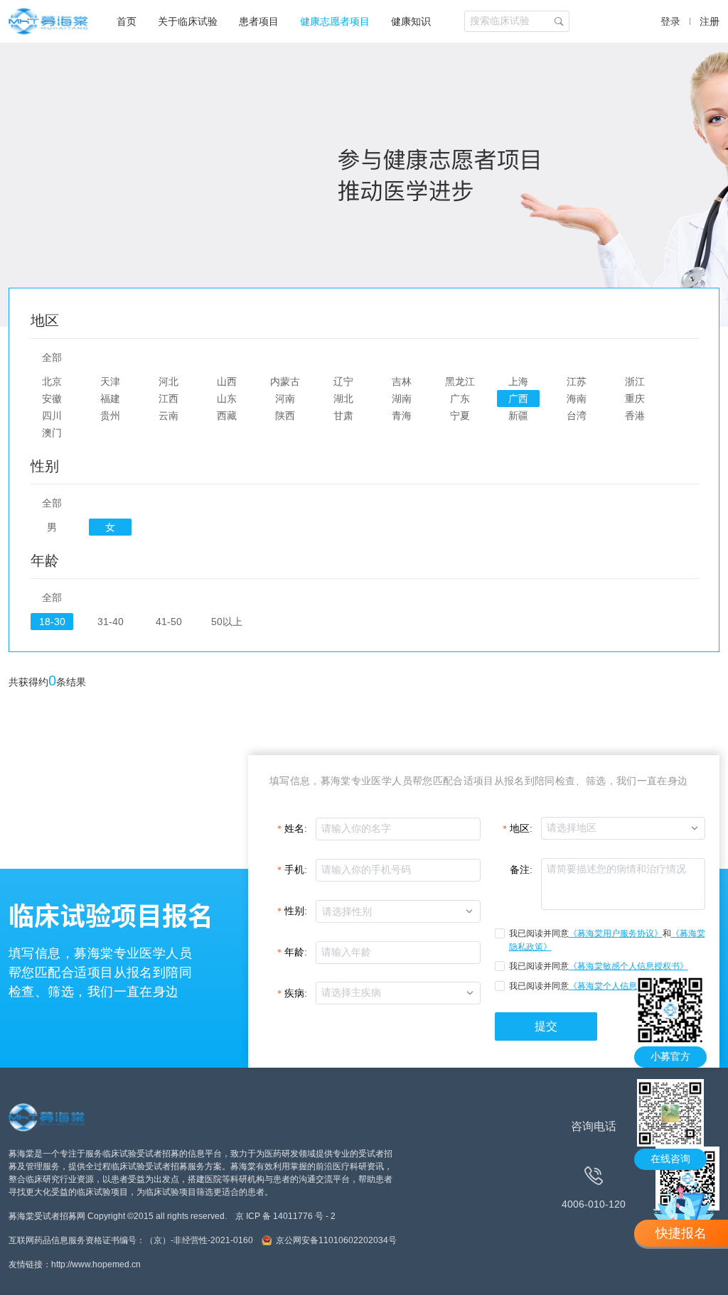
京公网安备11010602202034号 (336, 1240)
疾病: (295, 993)
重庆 (635, 398)
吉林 (401, 381)
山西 (227, 381)
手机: (295, 870)
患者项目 (259, 21)
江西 (168, 398)
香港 (635, 415)
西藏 (227, 415)
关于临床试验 (188, 21)
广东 (460, 398)
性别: (295, 911)
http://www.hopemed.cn (96, 1264)
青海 (401, 415)
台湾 (576, 415)
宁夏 (460, 415)
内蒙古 (285, 381)
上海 (518, 381)
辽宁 (343, 381)
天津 (110, 381)
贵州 (110, 415)
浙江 (635, 381)
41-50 (169, 621)
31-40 (111, 621)
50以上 (226, 621)
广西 (518, 398)
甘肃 (343, 415)
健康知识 (411, 21)
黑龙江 (460, 381)
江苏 (576, 381)
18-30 (52, 621)
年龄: (295, 952)
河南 (285, 398)
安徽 (52, 398)
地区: (521, 828)
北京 (52, 381)
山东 (227, 398)
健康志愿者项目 (335, 21)
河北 (168, 381)
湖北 (343, 398)
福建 (110, 398)
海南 (576, 398)
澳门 (52, 432)
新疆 (518, 415)
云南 (168, 415)
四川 (52, 415)
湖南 (401, 398)
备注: (521, 870)
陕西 (285, 415)
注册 (709, 21)
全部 (52, 357)
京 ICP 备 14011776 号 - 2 (285, 1216)
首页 (126, 21)
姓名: (295, 828)
